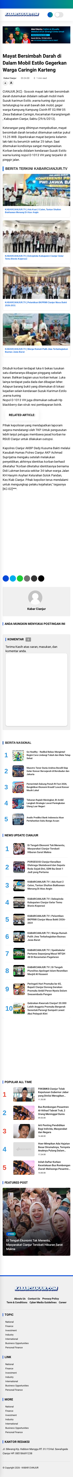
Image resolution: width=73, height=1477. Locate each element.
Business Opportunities (17, 1343)
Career (62, 1302)
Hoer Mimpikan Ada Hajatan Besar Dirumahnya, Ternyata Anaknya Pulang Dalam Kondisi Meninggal (54, 1147)
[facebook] (4, 4)
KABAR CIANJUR (30, 1467)
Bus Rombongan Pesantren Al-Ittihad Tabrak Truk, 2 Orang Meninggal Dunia (53, 1110)
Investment (11, 1330)
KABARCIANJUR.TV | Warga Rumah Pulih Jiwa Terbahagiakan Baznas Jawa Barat (47, 936)
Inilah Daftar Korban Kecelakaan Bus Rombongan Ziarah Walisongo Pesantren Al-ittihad (54, 1165)
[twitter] (10, 4)
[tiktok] (26, 4)
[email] (34, 578)
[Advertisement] (36, 531)
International (11, 1339)
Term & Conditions (17, 1302)
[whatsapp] (20, 578)
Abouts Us (20, 1298)
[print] (27, 578)
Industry (9, 1334)
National (9, 1322)
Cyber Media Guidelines (43, 1302)
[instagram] (15, 4)
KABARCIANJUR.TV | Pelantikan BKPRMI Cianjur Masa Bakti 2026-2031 (46, 919)
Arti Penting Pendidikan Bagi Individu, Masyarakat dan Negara (52, 1129)
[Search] (69, 4)
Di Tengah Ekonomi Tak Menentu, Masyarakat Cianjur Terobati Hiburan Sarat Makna (46, 849)
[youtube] (20, 4)
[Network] (50, 14)
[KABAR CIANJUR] (22, 17)
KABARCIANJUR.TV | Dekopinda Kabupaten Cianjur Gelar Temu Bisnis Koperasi (45, 902)
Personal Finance (14, 1347)
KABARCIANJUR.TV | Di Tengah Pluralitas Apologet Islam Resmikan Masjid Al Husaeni (47, 971)
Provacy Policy (50, 1298)
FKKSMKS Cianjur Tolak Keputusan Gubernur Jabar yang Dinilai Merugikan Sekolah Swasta (53, 1092)
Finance (9, 1326)
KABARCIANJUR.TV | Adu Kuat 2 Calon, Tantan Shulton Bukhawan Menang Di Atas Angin (46, 885)
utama (11, 1234)
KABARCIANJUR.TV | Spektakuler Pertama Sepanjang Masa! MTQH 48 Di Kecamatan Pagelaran (46, 953)
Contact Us (34, 1298)
